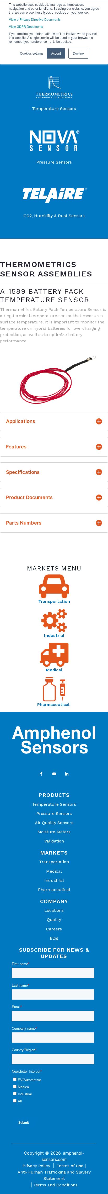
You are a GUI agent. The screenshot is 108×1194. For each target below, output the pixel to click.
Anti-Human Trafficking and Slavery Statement (54, 1175)
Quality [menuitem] (54, 919)
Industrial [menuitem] (54, 880)
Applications (20, 421)
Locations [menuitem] (54, 910)
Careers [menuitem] (54, 928)
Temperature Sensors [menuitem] (54, 804)
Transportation (54, 601)
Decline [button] (78, 53)
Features (16, 446)
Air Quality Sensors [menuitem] (54, 822)
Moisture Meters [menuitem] (54, 831)
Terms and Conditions (55, 1184)
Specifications (23, 472)
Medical (54, 669)
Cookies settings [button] (32, 53)
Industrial (54, 635)
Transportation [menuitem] (54, 861)
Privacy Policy (36, 1165)
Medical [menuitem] (54, 871)
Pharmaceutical (54, 704)
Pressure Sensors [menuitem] (54, 813)
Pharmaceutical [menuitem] (54, 889)
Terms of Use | (71, 1165)
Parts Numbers (23, 523)
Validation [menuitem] (54, 841)
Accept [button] (56, 53)
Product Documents (29, 497)
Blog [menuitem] (54, 938)
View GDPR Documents (26, 26)
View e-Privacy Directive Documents (35, 19)
